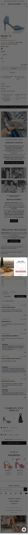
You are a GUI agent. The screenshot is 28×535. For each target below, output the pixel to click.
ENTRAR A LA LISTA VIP (20, 271)
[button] (24, 529)
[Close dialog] (26, 258)
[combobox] (17, 269)
